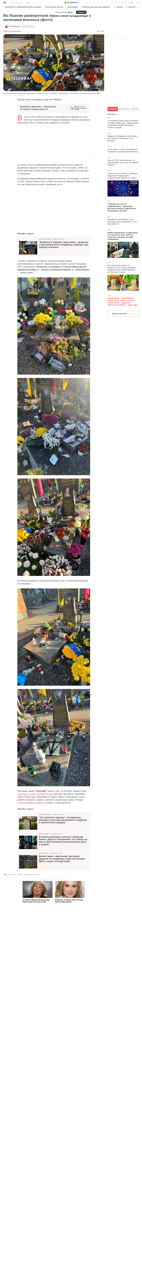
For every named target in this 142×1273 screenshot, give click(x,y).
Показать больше (119, 314)
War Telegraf (43, 853)
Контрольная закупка (54, 7)
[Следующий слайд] (140, 7)
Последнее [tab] (113, 109)
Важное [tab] (134, 109)
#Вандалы (28, 874)
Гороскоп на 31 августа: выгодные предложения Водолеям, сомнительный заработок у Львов (122, 175)
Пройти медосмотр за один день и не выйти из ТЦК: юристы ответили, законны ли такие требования (122, 236)
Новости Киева (44, 833)
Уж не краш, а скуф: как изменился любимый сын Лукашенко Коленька (122, 150)
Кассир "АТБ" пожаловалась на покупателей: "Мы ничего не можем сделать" (122, 162)
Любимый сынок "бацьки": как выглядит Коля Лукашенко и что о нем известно (122, 221)
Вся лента (111, 114)
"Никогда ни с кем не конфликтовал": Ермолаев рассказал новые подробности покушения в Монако (121, 207)
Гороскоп (131, 7)
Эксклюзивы (72, 7)
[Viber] (116, 2)
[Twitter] (125, 2)
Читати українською (11, 31)
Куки (70, 12)
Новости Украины (45, 239)
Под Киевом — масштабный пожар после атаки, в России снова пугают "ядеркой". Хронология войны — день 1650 (122, 301)
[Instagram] (128, 2)
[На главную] (71, 2)
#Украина (12, 874)
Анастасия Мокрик (14, 26)
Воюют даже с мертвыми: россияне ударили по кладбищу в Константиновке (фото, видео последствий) (62, 859)
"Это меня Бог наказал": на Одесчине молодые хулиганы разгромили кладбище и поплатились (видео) (63, 820)
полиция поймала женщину (30, 803)
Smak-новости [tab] (124, 109)
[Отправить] (28, 2)
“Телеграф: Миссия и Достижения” (96, 7)
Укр (137, 2)
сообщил (30, 165)
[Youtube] (122, 2)
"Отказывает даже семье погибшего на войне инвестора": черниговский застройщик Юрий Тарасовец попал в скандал (123, 124)
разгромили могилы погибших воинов (35, 794)
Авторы (120, 7)
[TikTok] (131, 2)
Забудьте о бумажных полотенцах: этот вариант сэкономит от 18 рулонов (122, 138)
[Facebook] (112, 2)
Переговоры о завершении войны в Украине (23, 7)
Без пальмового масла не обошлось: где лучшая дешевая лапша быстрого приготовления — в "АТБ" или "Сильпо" (122, 268)
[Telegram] (119, 2)
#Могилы (36, 874)
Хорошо (81, 12)
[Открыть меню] (5, 2)
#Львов (19, 874)
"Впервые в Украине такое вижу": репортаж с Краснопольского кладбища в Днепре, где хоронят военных (63, 244)
